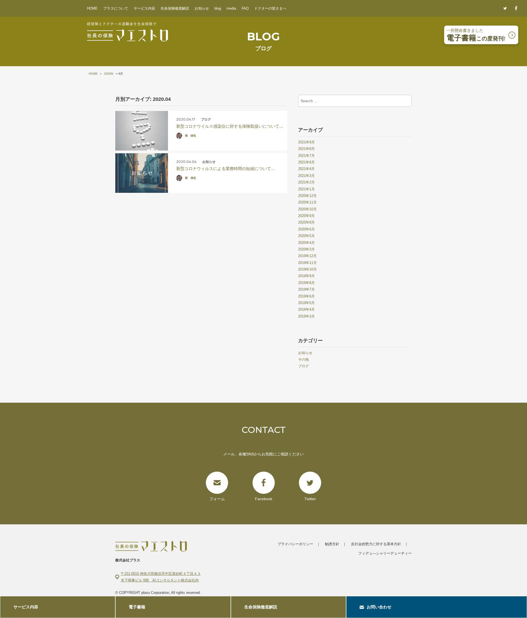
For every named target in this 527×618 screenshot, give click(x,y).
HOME (92, 8)
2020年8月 (306, 222)
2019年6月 (306, 296)
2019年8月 (306, 283)
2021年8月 (306, 149)
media (231, 8)
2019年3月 (306, 316)
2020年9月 (306, 216)
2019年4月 (306, 309)
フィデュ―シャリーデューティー (385, 553)
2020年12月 (307, 196)
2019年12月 (307, 256)
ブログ (303, 366)
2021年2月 (306, 182)
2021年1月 (306, 189)
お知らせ (202, 8)
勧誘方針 (332, 544)
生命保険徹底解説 (175, 8)
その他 (303, 359)
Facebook (263, 499)
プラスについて (115, 8)
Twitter (310, 499)
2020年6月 (306, 229)
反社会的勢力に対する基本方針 (376, 544)
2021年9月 (306, 142)
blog (217, 8)
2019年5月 (306, 303)
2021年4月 (306, 169)
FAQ (245, 8)
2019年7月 (306, 289)
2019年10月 (307, 269)
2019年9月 (306, 276)
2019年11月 (307, 263)
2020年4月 (306, 243)
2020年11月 (307, 202)
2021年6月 (306, 162)
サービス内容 (144, 8)
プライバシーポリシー (295, 544)
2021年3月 (306, 176)
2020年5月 (306, 236)
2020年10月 (307, 209)
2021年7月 (306, 156)
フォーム (217, 499)
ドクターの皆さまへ (270, 8)
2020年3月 (306, 249)
